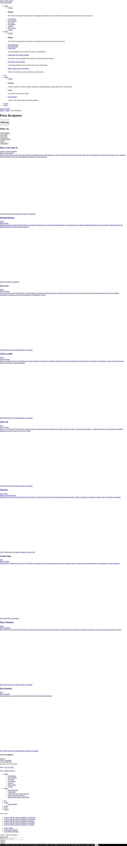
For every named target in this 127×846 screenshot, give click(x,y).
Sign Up (2, 109)
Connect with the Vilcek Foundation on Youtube (19, 824)
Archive (10, 26)
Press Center (12, 28)
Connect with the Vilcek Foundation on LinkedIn (19, 823)
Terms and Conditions (11, 830)
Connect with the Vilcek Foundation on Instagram (19, 819)
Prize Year (4, 135)
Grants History (12, 97)
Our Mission (12, 19)
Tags (2, 141)
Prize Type (4, 137)
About (6, 6)
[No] (99, 845)
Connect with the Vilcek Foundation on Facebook (19, 817)
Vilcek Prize (12, 48)
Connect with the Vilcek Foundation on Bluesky (19, 821)
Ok (96, 845)
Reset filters (4, 143)
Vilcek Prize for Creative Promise (18, 55)
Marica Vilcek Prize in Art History (18, 68)
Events (6, 103)
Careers (6, 809)
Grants (6, 77)
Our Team (11, 22)
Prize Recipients (13, 46)
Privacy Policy (8, 828)
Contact (10, 30)
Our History (11, 24)
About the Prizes (13, 45)
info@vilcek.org (9, 771)
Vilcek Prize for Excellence (16, 62)
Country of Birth (5, 139)
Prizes (6, 31)
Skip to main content (6, 1)
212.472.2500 (9, 767)
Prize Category (5, 133)
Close (2, 843)
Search (8, 109)
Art (5, 75)
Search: (2, 838)
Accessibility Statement (11, 831)
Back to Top (4, 837)
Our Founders (12, 21)
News (6, 105)
